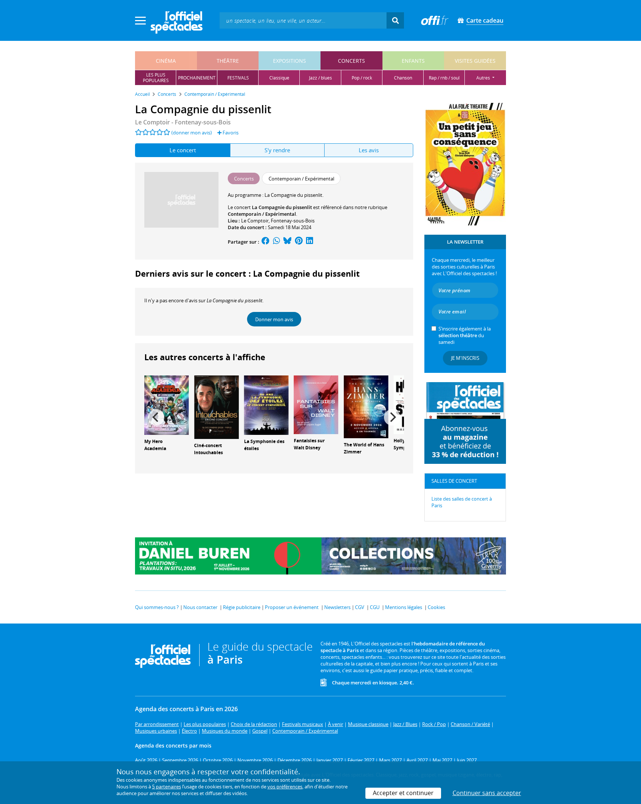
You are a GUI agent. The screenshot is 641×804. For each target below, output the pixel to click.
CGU (374, 607)
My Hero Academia (155, 445)
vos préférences (284, 786)
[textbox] (303, 20)
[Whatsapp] (276, 241)
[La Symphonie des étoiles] (266, 404)
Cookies (436, 607)
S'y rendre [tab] (277, 150)
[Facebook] (265, 241)
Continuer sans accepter (487, 793)
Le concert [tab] (183, 150)
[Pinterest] (299, 241)
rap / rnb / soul (444, 78)
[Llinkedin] (309, 241)
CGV (359, 607)
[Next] (392, 417)
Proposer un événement (292, 607)
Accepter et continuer (403, 793)
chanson (403, 78)
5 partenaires (166, 786)
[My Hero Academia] (166, 404)
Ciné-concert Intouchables (208, 449)
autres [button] (483, 78)
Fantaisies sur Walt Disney (309, 444)
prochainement (197, 78)
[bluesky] (287, 241)
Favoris (230, 132)
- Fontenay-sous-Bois (183, 122)
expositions (289, 60)
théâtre (228, 60)
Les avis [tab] (369, 150)
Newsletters (337, 607)
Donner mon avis (274, 319)
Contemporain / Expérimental (262, 214)
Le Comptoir (255, 220)
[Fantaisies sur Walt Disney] (316, 404)
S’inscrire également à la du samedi (464, 335)
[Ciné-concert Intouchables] (216, 406)
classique (279, 78)
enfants (413, 60)
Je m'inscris (465, 358)
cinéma (166, 60)
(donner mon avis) (191, 132)
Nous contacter (200, 607)
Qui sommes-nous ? (157, 607)
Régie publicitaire (241, 607)
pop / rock (362, 78)
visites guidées (475, 60)
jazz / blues (320, 78)
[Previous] (156, 417)
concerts (351, 60)
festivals (238, 78)
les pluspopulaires (156, 78)
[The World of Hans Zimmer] (366, 406)
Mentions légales (403, 607)
